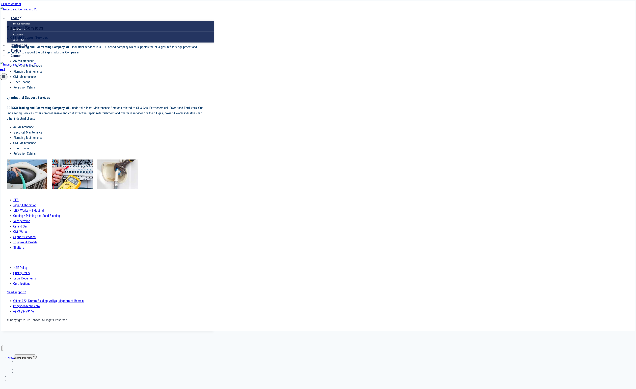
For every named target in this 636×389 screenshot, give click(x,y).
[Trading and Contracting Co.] (19, 9)
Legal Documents (21, 24)
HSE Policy (18, 35)
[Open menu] (3, 76)
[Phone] (4, 70)
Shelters (18, 248)
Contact (16, 56)
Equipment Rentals (25, 242)
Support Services (24, 237)
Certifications (19, 29)
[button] (16, 292)
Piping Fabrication (24, 205)
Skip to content (11, 4)
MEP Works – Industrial (28, 210)
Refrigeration (21, 221)
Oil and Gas (20, 226)
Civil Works (20, 232)
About (11, 357)
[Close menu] (2, 348)
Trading (16, 50)
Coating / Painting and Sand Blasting (36, 216)
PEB (16, 200)
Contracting (19, 45)
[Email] (1, 70)
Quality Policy (19, 40)
